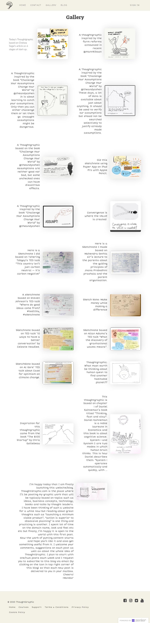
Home (12, 607)
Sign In (134, 5)
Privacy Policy (80, 607)
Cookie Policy (17, 612)
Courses (24, 607)
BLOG (64, 5)
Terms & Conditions (57, 607)
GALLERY (51, 5)
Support (37, 607)
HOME (22, 5)
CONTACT (35, 5)
